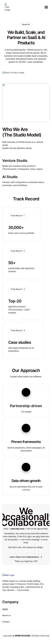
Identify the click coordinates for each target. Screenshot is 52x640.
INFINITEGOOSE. (23, 635)
